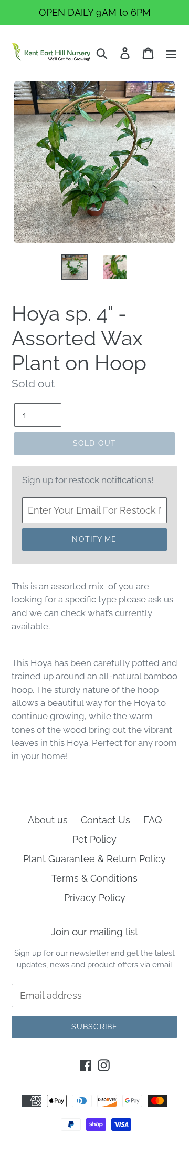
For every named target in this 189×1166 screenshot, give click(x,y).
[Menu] (171, 52)
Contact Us (105, 819)
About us (48, 819)
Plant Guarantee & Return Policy (94, 858)
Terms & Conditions (94, 878)
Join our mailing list (94, 931)
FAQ (152, 819)
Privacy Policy (94, 897)
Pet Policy (94, 839)
